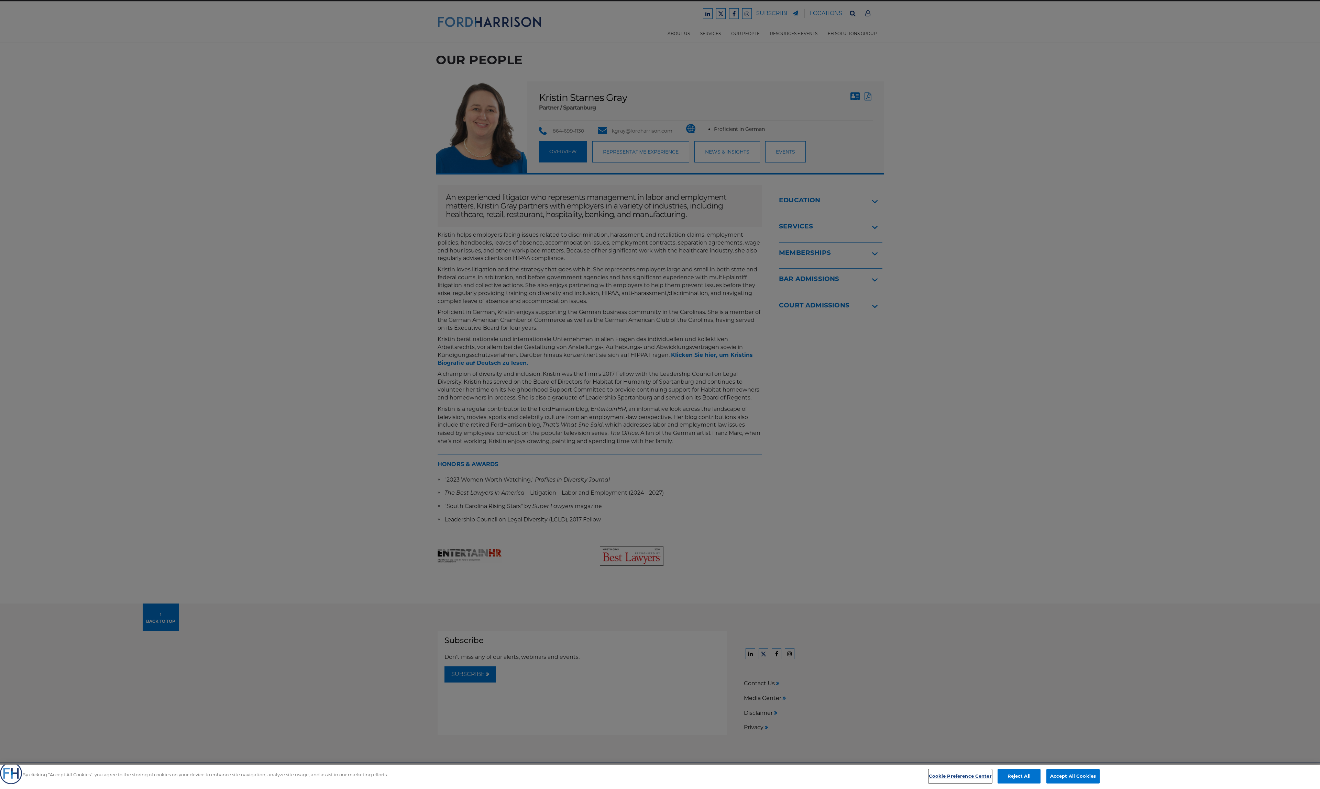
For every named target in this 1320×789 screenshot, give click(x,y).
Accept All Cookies (1073, 776)
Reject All (1019, 776)
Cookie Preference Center (960, 776)
